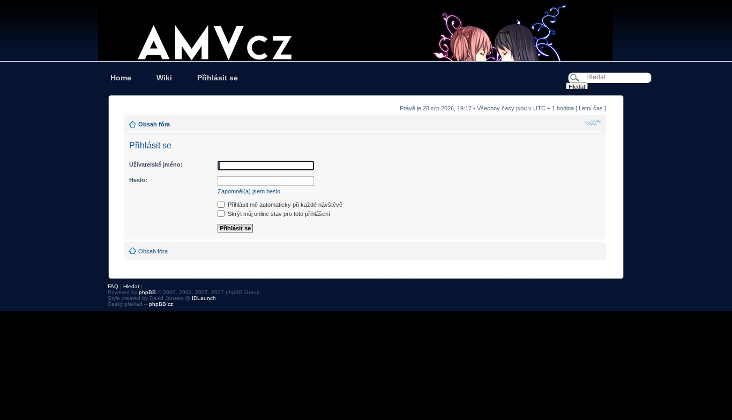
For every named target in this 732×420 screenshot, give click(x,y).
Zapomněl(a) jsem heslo (249, 191)
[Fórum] (366, 30)
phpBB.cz (161, 304)
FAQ (113, 286)
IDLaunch (204, 298)
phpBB (147, 292)
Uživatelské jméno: (156, 164)
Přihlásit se (217, 77)
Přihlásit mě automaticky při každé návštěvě (284, 204)
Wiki (164, 77)
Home (120, 77)
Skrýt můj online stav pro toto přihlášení (278, 214)
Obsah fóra (154, 124)
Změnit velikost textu (593, 122)
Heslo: (138, 180)
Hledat (131, 286)
